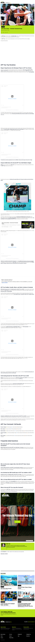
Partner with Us (26, 627)
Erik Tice (3, 30)
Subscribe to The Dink (4, 553)
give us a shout (5, 282)
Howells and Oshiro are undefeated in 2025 (13, 326)
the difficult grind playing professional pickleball (26, 261)
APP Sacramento (25, 326)
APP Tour (3, 26)
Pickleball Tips (28, 634)
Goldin (2, 164)
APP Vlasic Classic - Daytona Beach (6, 291)
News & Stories (3, 634)
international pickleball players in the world (23, 216)
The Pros (10, 634)
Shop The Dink (3, 627)
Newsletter (14, 627)
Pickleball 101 (20, 634)
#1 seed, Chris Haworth (12, 217)
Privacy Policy (11, 637)
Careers (2, 637)
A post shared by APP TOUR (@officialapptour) (12, 258)
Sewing (2, 377)
